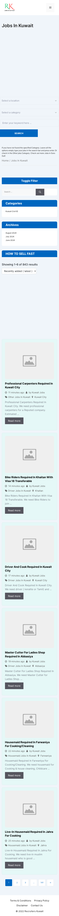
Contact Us (37, 905)
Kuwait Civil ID (12, 211)
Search (19, 133)
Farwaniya (46, 755)
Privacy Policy (41, 900)
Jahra (43, 845)
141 (42, 882)
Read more (14, 420)
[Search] (40, 192)
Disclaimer (22, 905)
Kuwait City (40, 397)
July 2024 (10, 236)
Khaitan (39, 490)
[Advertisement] (29, 59)
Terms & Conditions (20, 900)
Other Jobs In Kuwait (19, 397)
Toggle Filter (29, 180)
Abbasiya (40, 666)
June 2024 (10, 240)
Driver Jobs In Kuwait (19, 490)
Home (5, 160)
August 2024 (11, 233)
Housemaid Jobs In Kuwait (22, 755)
